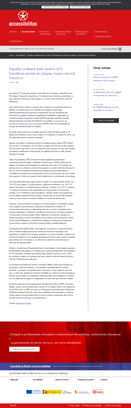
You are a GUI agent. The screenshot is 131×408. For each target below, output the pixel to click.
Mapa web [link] (14, 380)
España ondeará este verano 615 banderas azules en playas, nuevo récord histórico (52, 55)
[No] (128, 5)
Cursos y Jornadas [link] (45, 33)
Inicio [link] (14, 32)
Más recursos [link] (103, 36)
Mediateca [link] (101, 32)
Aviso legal (75, 406)
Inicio (11, 55)
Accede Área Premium (109, 49)
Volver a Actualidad (106, 120)
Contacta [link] (104, 380)
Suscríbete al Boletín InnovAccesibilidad (30, 366)
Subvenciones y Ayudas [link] (63, 33)
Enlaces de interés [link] (62, 380)
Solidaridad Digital (23, 303)
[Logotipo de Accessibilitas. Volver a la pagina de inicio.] (23, 19)
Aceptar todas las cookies (55, 7)
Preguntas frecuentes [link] (86, 380)
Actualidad (20, 55)
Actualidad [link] (28, 32)
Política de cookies (80, 7)
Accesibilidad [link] (37, 380)
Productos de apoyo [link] (82, 33)
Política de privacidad (92, 406)
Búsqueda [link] (16, 41)
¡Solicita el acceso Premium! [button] (24, 349)
